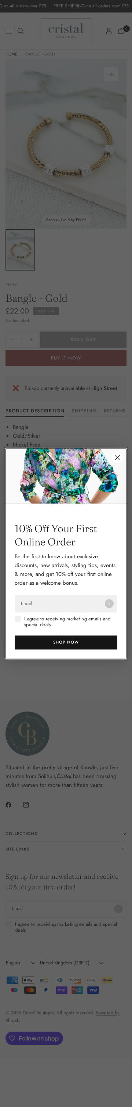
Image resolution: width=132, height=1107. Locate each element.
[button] (66, 642)
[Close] (117, 457)
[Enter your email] (109, 603)
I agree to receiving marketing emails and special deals (67, 622)
